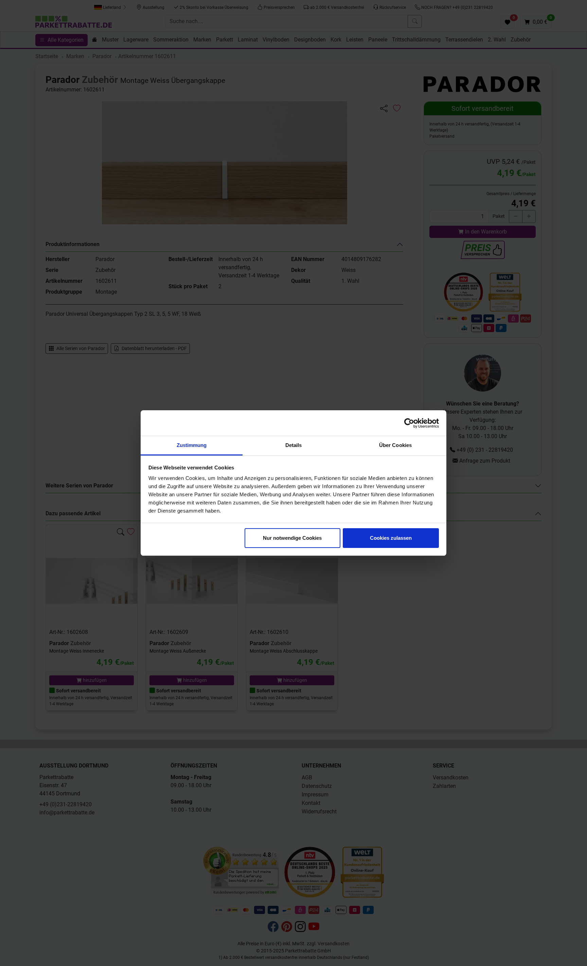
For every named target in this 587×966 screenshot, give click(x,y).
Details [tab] (293, 445)
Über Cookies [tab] (395, 445)
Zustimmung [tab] (192, 445)
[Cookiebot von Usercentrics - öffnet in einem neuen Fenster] (409, 423)
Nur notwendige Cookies (292, 538)
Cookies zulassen (391, 538)
